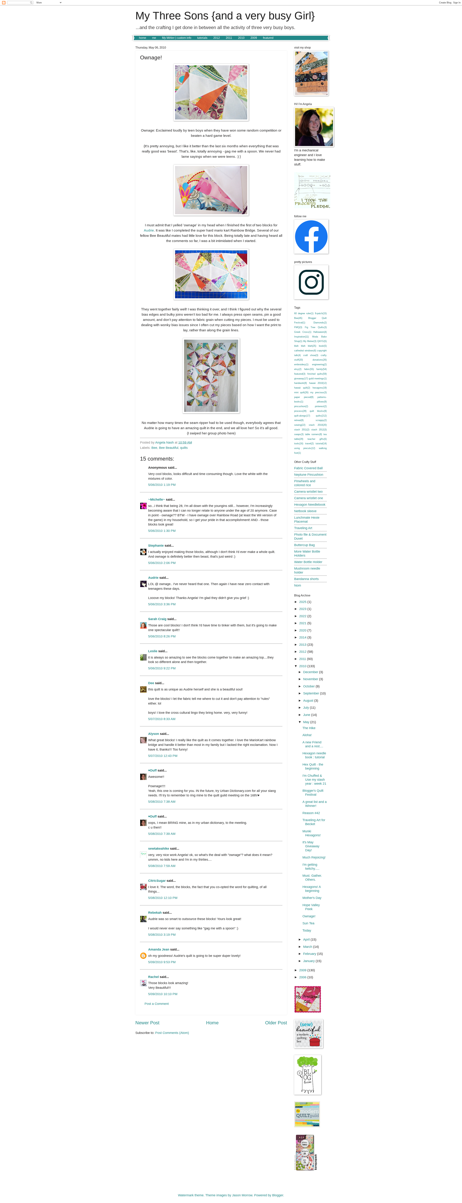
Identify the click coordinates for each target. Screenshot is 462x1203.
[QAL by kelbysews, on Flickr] (307, 1012)
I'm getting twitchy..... (310, 866)
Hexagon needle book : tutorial (314, 755)
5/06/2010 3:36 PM (162, 604)
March (308, 947)
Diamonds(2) (320, 322)
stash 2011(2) (301, 429)
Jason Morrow (242, 1195)
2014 (303, 637)
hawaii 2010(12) (318, 383)
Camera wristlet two (308, 491)
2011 (229, 37)
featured (268, 37)
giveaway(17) (301, 378)
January (309, 961)
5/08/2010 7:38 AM (161, 801)
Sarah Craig (157, 619)
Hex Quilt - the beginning (312, 766)
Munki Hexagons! (311, 833)
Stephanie (156, 545)
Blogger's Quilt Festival (312, 792)
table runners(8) (313, 434)
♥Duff (152, 770)
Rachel (153, 977)
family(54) (321, 369)
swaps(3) (299, 434)
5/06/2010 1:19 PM (162, 485)
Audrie (149, 230)
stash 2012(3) (319, 429)
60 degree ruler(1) (303, 313)
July (306, 707)
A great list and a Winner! (314, 804)
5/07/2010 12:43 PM (162, 756)
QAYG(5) (322, 341)
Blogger (277, 1195)
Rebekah (155, 912)
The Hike (308, 728)
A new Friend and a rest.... (312, 744)
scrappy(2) (321, 420)
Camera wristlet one (308, 498)
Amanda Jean (158, 949)
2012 (216, 37)
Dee (151, 683)
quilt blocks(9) (318, 411)
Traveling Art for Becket (313, 822)
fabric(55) (309, 369)
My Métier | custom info (176, 37)
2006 (303, 977)
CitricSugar (157, 880)
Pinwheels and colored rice (304, 483)
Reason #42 (311, 813)
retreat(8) (299, 420)
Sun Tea (308, 923)
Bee (154, 448)
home (142, 37)
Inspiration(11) (301, 336)
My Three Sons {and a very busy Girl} (225, 16)
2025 (303, 602)
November (311, 679)
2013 (303, 644)
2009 (253, 37)
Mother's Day (311, 898)
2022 (303, 616)
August (308, 700)
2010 (241, 37)
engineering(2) (319, 364)
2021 (303, 623)
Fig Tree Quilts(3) (316, 327)
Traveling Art (303, 528)
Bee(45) (298, 318)
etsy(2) (297, 369)
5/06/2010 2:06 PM (162, 563)
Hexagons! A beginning (311, 889)
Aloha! (307, 735)
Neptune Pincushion (308, 474)
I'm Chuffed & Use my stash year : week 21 (314, 779)
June (307, 715)
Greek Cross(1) (302, 332)
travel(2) (309, 443)
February (310, 954)
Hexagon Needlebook (309, 504)
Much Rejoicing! (314, 857)
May (306, 722)
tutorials (202, 37)
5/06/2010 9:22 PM (162, 668)
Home (212, 1022)
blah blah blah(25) (305, 346)
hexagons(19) (320, 387)
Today (306, 930)
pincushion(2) (301, 406)
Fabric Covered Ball (308, 468)
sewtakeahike (158, 848)
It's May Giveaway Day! (310, 846)
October (309, 686)
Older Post (276, 1022)
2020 (303, 630)
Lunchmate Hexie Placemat (306, 519)
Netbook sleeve (305, 511)
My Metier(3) (309, 341)
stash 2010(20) (318, 425)
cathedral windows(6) (305, 350)
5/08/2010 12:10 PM (162, 898)
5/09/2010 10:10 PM (162, 994)
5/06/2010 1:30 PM (162, 531)
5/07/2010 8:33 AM (161, 719)
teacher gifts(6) (317, 439)
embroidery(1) (301, 364)
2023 (303, 609)
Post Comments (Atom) (172, 1033)
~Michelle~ (156, 499)
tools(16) (298, 443)
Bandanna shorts (306, 579)
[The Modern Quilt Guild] (307, 1126)
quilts (184, 448)
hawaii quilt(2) (302, 387)
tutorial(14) (321, 443)
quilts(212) (321, 415)
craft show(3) (310, 355)
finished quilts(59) (317, 373)
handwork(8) (300, 383)
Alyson (153, 734)
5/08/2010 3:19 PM (162, 934)
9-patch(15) (321, 313)
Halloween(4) (320, 332)
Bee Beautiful (168, 448)
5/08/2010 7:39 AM (161, 834)
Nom (297, 585)
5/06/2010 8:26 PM (162, 636)
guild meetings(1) (318, 378)
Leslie (152, 651)
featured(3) (299, 373)
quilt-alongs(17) (302, 415)
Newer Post (147, 1022)
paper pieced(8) (303, 397)
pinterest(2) (321, 406)
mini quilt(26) (301, 392)
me (154, 37)
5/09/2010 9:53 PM (162, 962)
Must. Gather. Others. (312, 877)
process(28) (300, 411)
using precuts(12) (304, 448)
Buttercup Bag (304, 545)
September (311, 693)
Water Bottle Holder (308, 562)
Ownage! (308, 916)
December (311, 672)
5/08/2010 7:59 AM (161, 866)
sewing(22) (299, 425)
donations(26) (320, 359)
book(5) (323, 346)
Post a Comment (157, 1004)
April (307, 939)
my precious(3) (318, 392)
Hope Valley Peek (311, 907)
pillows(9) (322, 401)
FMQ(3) (298, 327)
